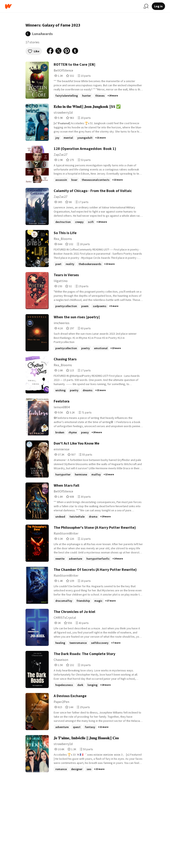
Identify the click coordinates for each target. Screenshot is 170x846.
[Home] (72, 6)
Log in (158, 6)
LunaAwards (42, 33)
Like (36, 51)
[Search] (145, 6)
